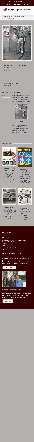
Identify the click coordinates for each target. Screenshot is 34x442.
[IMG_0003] (21, 111)
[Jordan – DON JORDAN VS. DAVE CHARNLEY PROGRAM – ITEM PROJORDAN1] (9, 148)
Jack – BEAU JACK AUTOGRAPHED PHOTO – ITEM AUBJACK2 (10, 212)
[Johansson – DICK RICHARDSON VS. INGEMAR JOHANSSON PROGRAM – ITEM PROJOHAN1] (25, 148)
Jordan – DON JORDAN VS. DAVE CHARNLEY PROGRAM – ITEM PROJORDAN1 (9, 174)
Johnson (10, 85)
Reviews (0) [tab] (5, 96)
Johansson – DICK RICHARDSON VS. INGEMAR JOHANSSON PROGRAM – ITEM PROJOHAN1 (24, 175)
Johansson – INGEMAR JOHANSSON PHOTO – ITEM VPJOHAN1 (25, 212)
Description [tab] (5, 92)
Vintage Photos (13, 83)
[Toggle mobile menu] (31, 12)
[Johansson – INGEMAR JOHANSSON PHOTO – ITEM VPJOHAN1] (25, 189)
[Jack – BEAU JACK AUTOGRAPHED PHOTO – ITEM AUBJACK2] (9, 189)
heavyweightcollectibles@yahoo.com (17, 4)
